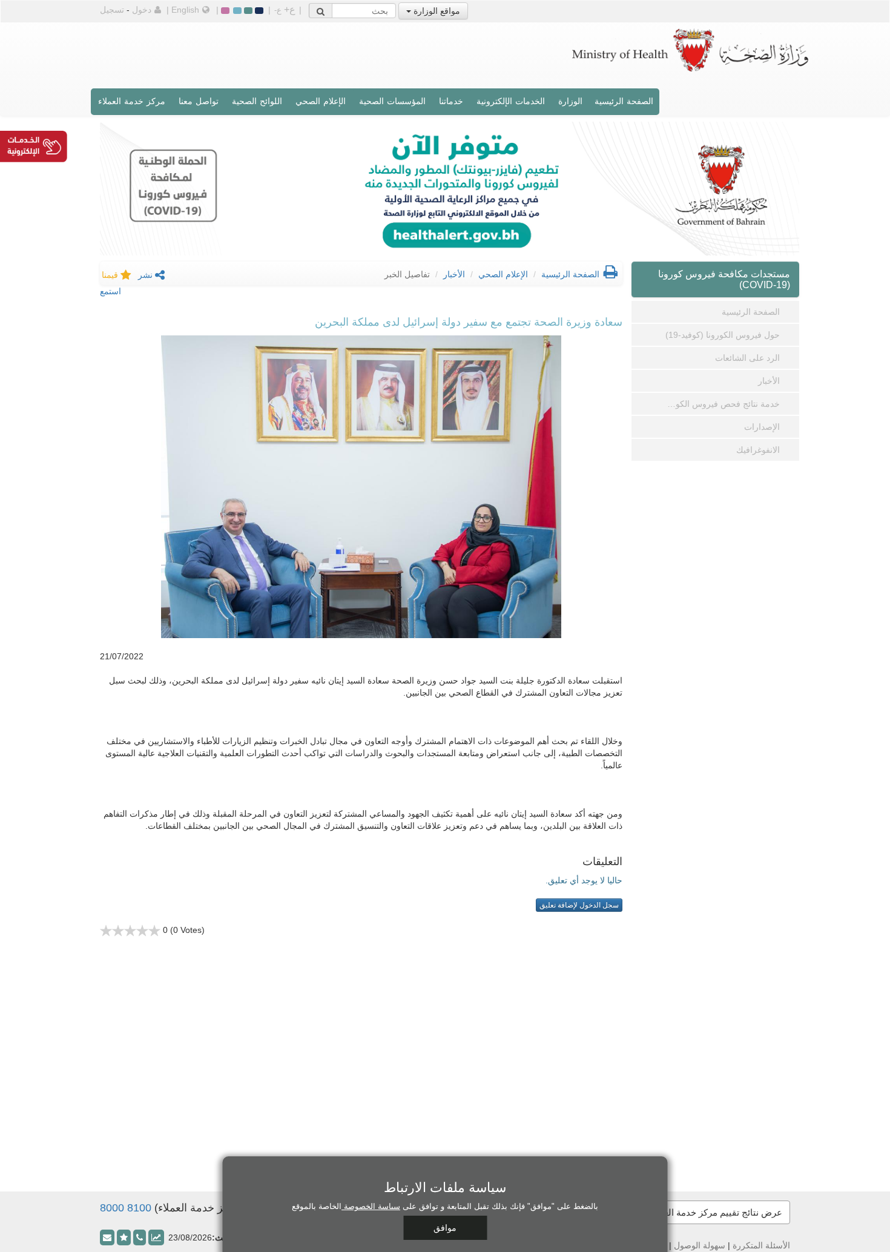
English (185, 10)
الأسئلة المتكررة (761, 1245)
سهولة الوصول (699, 1245)
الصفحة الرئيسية (624, 101)
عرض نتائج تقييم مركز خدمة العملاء (715, 1212)
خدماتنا (451, 101)
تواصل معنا (199, 101)
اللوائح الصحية (257, 101)
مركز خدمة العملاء (131, 101)
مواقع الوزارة (435, 11)
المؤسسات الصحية (392, 101)
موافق (445, 1228)
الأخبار (454, 274)
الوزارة (570, 101)
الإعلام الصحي (320, 101)
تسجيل (112, 10)
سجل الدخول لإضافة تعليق (579, 905)
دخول (141, 10)
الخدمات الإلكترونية (510, 101)
